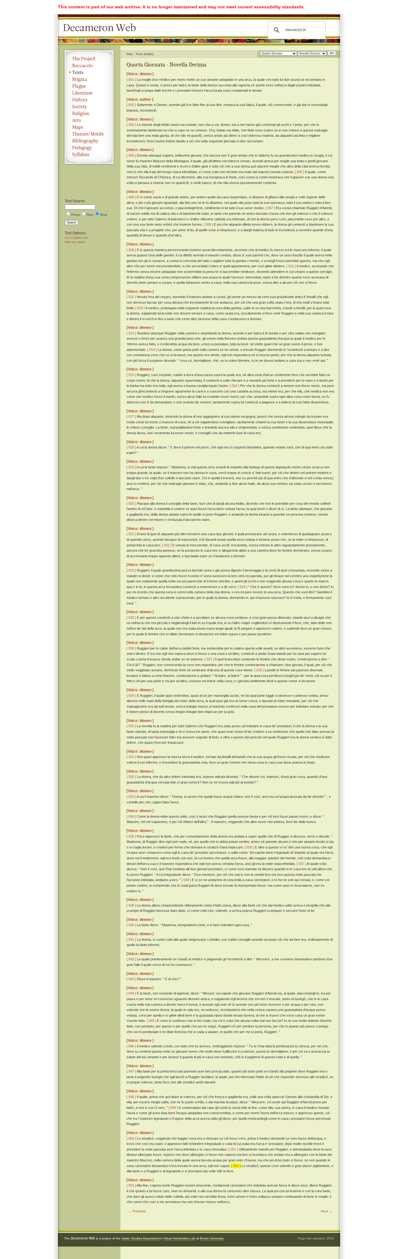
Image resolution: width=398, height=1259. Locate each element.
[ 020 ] (131, 503)
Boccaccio (89, 65)
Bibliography (89, 140)
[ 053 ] (131, 1185)
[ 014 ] (152, 350)
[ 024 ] (242, 587)
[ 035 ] (131, 836)
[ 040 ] (131, 925)
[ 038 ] (186, 880)
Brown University (211, 1238)
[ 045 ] (151, 1020)
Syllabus (89, 154)
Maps (89, 127)
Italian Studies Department (141, 1238)
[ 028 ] (259, 670)
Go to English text (76, 237)
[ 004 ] (131, 155)
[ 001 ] (131, 79)
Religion (89, 113)
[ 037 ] (301, 864)
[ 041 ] (131, 939)
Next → (326, 1211)
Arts (89, 120)
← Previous (137, 1211)
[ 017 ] (131, 416)
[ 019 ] (131, 467)
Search (71, 222)
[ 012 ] (140, 308)
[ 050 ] (131, 1138)
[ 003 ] (131, 124)
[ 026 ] (131, 648)
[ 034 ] (131, 816)
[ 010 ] (291, 266)
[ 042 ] (131, 959)
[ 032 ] (131, 777)
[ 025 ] (131, 617)
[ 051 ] (233, 1149)
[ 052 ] (236, 1166)
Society (89, 106)
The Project (89, 58)
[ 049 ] (173, 1108)
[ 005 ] (299, 172)
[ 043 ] (131, 979)
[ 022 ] (166, 545)
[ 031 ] (131, 757)
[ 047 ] (131, 1071)
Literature (89, 93)
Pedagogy (89, 147)
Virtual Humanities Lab (179, 1238)
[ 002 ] (131, 105)
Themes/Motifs (89, 134)
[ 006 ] (131, 197)
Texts (89, 72)
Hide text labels (75, 242)
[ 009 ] (131, 250)
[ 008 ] (208, 224)
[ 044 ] (131, 993)
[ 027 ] (209, 659)
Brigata (89, 79)
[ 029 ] (131, 695)
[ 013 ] (131, 333)
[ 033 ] (131, 796)
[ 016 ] (234, 386)
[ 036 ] (249, 847)
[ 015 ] (131, 375)
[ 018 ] (131, 447)
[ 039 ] (131, 905)
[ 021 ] (131, 534)
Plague (89, 86)
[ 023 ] (131, 570)
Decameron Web (101, 28)
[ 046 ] (131, 1046)
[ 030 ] (131, 726)
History (89, 99)
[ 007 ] (270, 208)
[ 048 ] (131, 1097)
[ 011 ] (131, 297)
